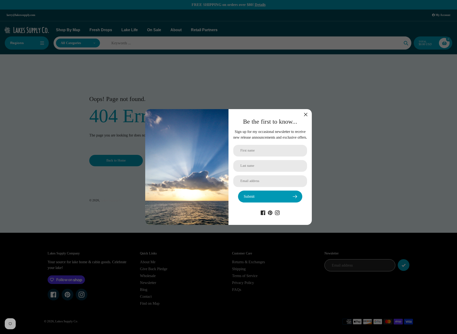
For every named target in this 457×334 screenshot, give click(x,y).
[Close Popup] (306, 114)
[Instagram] (277, 212)
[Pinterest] (270, 212)
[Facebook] (263, 212)
